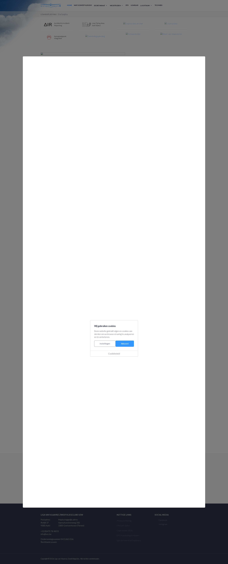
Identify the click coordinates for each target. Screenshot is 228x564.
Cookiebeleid (114, 353)
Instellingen (105, 343)
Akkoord (124, 343)
